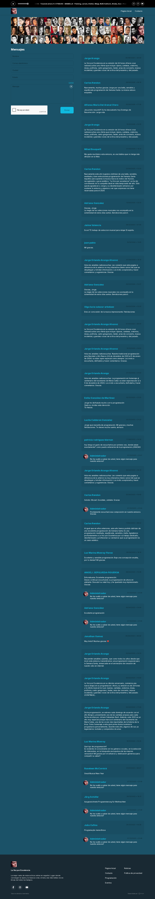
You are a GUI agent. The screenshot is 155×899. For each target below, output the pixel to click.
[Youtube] (142, 3)
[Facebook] (138, 3)
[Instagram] (133, 3)
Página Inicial (126, 11)
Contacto (138, 11)
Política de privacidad (133, 873)
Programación (111, 878)
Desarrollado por (133, 893)
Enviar (67, 110)
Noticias (127, 868)
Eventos (108, 883)
